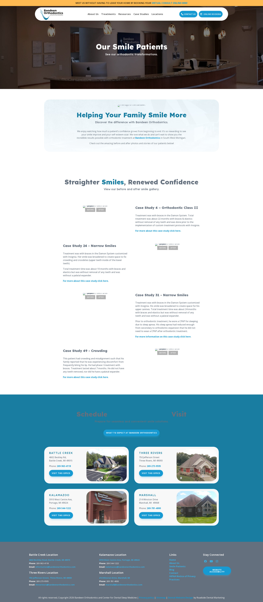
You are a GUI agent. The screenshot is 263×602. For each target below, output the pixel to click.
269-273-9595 (154, 466)
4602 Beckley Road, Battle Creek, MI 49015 (49, 560)
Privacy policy (146, 597)
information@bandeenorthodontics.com (55, 567)
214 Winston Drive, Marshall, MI (114, 578)
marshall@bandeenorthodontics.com (124, 584)
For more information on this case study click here (163, 336)
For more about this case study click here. (158, 230)
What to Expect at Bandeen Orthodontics (131, 432)
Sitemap (161, 597)
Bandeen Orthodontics (147, 137)
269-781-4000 (154, 508)
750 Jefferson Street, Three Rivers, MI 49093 (50, 578)
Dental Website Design (180, 597)
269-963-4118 (64, 466)
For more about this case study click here (85, 377)
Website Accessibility (217, 570)
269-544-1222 (64, 508)
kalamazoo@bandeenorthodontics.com (125, 567)
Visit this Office (61, 473)
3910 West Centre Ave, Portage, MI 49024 (119, 560)
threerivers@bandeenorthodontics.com (55, 584)
